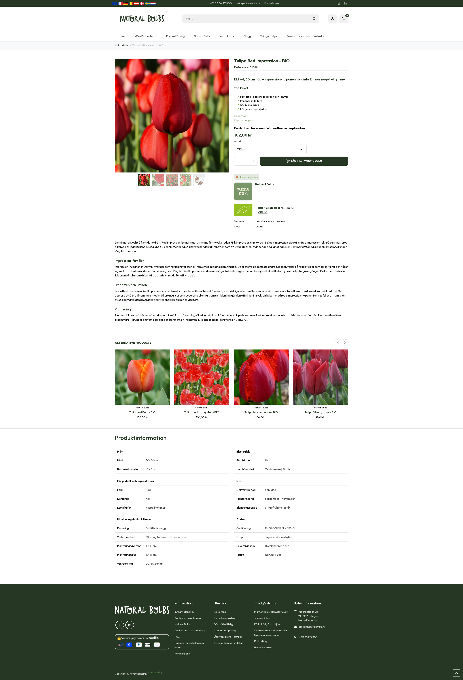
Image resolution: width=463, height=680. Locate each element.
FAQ (177, 636)
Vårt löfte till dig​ (223, 624)
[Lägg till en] (254, 161)
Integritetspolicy (184, 611)
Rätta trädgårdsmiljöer (268, 624)
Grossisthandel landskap (228, 643)
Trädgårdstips (262, 618)
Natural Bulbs (183, 624)
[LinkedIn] (345, 3)
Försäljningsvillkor (225, 618)
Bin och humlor (263, 647)
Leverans (220, 611)
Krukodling (260, 641)
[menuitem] (122, 36)
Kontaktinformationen (188, 618)
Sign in (332, 18)
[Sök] (314, 18)
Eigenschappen (243, 120)
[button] (120, 115)
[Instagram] (339, 3)
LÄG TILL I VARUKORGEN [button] (306, 161)
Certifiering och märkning (190, 630)
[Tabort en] (238, 161)
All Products (121, 45)
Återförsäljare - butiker (228, 636)
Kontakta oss (271, 3)
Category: (240, 221)
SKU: (237, 226)
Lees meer (241, 116)
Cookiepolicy (155, 672)
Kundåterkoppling (225, 630)
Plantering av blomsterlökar (271, 611)
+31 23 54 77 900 (221, 3)
